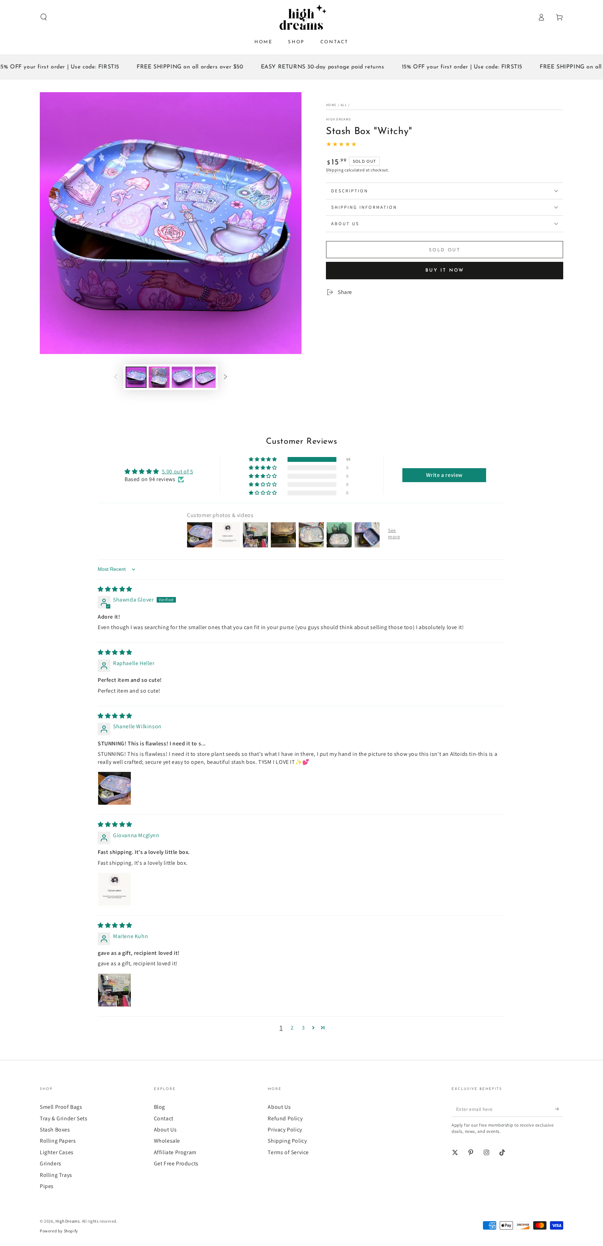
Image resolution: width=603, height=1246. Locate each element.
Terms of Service (288, 1152)
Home (331, 105)
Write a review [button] (444, 475)
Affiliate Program (175, 1152)
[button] (44, 17)
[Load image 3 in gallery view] (182, 377)
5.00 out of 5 (177, 471)
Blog (159, 1107)
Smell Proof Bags (61, 1107)
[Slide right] (225, 377)
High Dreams (338, 119)
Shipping (335, 169)
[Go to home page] (301, 17)
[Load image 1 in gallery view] (136, 377)
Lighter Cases (57, 1152)
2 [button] (292, 1027)
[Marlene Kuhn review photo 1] (114, 990)
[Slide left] (116, 377)
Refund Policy (285, 1118)
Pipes (47, 1186)
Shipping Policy (287, 1140)
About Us (165, 1129)
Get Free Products (176, 1163)
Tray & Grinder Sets (63, 1118)
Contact (163, 1118)
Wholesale (167, 1140)
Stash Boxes (55, 1129)
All (344, 105)
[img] (115, 589)
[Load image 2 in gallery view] (159, 377)
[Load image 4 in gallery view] (205, 377)
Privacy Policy (285, 1129)
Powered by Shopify (59, 1230)
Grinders (50, 1163)
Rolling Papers (58, 1140)
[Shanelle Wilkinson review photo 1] (114, 788)
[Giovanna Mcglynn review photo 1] (114, 889)
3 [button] (303, 1027)
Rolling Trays (56, 1175)
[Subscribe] (559, 1108)
